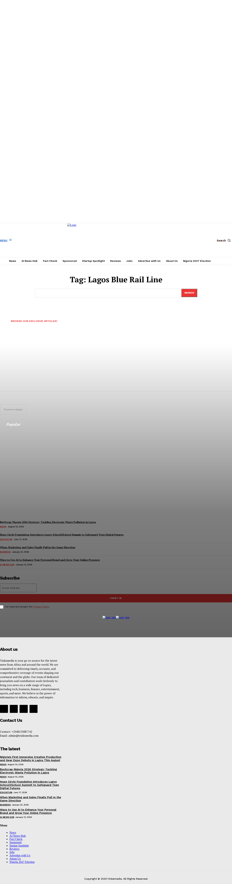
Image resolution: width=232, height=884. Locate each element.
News (3, 764)
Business (5, 805)
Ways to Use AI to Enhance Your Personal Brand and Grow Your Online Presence (28, 811)
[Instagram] (14, 709)
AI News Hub (7, 817)
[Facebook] (4, 709)
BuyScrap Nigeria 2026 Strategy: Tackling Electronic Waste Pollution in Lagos (28, 771)
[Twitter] (24, 709)
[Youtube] (34, 709)
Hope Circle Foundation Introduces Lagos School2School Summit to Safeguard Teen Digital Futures (29, 785)
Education (6, 792)
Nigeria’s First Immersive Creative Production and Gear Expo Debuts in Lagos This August (30, 758)
